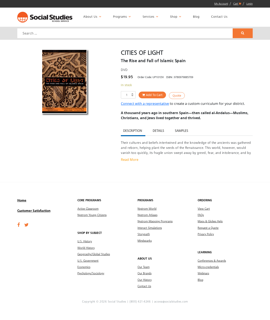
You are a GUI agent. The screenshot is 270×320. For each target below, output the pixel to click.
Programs (120, 17)
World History (86, 248)
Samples (181, 131)
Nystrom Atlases (147, 215)
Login (249, 4)
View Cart (204, 208)
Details (158, 131)
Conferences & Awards (212, 260)
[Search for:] (125, 33)
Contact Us (219, 17)
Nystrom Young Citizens (92, 215)
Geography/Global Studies (93, 254)
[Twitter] (26, 225)
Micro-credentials (208, 267)
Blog (196, 17)
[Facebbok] (18, 225)
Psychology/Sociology (90, 273)
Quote (177, 95)
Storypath (144, 234)
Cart (236, 4)
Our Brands (144, 273)
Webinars (203, 273)
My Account (221, 4)
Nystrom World (147, 208)
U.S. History (84, 241)
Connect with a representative (145, 103)
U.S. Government (88, 260)
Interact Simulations (150, 228)
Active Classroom (88, 208)
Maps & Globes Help (210, 221)
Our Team (144, 267)
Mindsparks (145, 240)
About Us (90, 17)
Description (132, 131)
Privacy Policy (206, 234)
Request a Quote (208, 228)
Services (148, 17)
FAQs (201, 215)
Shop (173, 17)
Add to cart (154, 95)
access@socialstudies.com (171, 301)
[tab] (132, 131)
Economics (83, 267)
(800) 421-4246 (140, 301)
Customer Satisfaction (33, 211)
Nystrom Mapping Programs (155, 221)
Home (21, 200)
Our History (145, 280)
